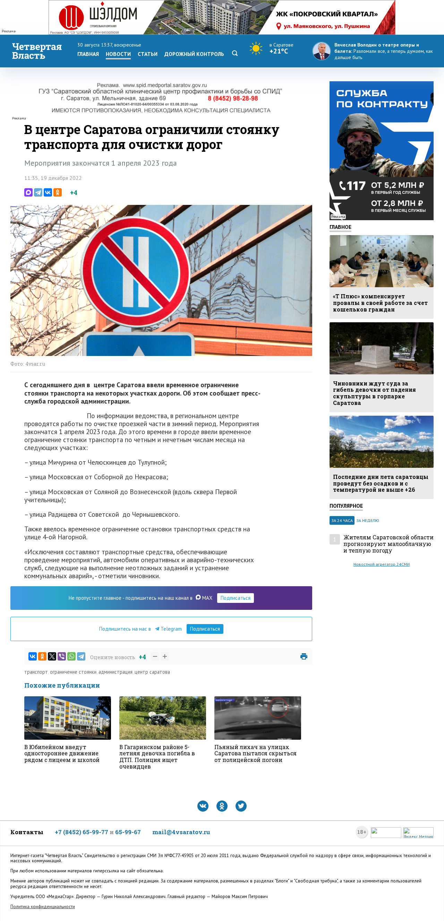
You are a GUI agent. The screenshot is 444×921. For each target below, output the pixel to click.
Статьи (147, 53)
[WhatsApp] (71, 656)
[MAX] (28, 192)
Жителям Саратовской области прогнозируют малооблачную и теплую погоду (388, 544)
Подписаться (235, 598)
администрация (116, 672)
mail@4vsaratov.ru (181, 832)
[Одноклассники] (57, 192)
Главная (88, 53)
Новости (118, 53)
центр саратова (152, 672)
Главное (340, 226)
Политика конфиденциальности (42, 907)
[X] (52, 656)
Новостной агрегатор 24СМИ (381, 564)
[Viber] (62, 656)
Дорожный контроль (194, 53)
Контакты (26, 832)
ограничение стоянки (73, 672)
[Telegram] (38, 192)
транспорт (36, 672)
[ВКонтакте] (48, 192)
